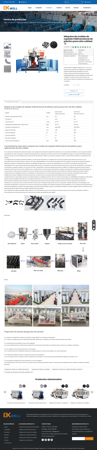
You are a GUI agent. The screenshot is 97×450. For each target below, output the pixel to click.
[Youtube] (49, 440)
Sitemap (69, 448)
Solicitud (6, 435)
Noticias (6, 440)
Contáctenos (7, 443)
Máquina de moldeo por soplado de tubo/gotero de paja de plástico (38, 403)
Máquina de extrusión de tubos (27, 429)
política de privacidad (78, 448)
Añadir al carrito (73, 94)
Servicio (6, 437)
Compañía (7, 429)
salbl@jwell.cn (23, 2)
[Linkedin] (46, 440)
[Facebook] (43, 440)
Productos (7, 432)
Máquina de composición (26, 440)
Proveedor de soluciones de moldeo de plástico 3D (18, 372)
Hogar (5, 427)
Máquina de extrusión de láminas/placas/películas (32, 427)
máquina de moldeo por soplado (41, 369)
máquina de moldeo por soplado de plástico (16, 369)
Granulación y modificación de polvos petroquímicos (81, 403)
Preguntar (73, 91)
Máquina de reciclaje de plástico (28, 435)
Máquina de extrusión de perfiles (28, 432)
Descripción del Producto (12, 102)
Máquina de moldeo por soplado (28, 437)
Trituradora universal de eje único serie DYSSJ (17, 403)
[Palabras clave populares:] (82, 2)
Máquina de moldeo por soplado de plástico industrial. (67, 369)
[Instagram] (52, 440)
